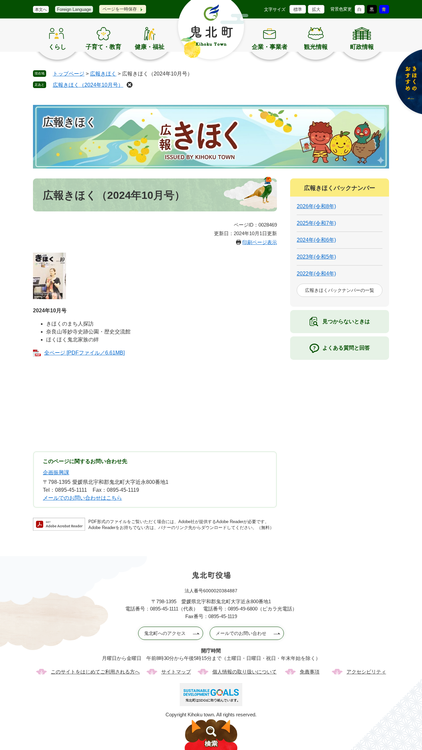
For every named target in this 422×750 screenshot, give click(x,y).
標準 (297, 9)
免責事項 (309, 671)
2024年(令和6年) (316, 240)
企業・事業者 (269, 47)
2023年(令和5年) (316, 257)
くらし (57, 47)
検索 (211, 734)
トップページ (68, 74)
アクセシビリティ (366, 671)
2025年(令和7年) (316, 223)
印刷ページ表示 (259, 242)
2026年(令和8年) (316, 206)
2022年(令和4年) (316, 273)
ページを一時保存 (120, 9)
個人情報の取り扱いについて (244, 671)
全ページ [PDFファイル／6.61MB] (84, 353)
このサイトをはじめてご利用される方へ (95, 671)
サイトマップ (176, 671)
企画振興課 (56, 472)
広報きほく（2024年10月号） (88, 85)
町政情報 (362, 47)
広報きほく (103, 74)
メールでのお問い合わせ (241, 633)
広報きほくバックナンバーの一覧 (339, 290)
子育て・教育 (103, 47)
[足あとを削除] (130, 85)
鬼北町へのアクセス (165, 633)
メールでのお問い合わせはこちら (82, 498)
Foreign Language (74, 9)
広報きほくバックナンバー (339, 188)
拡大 (316, 9)
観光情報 (316, 47)
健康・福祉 (150, 47)
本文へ (41, 9)
